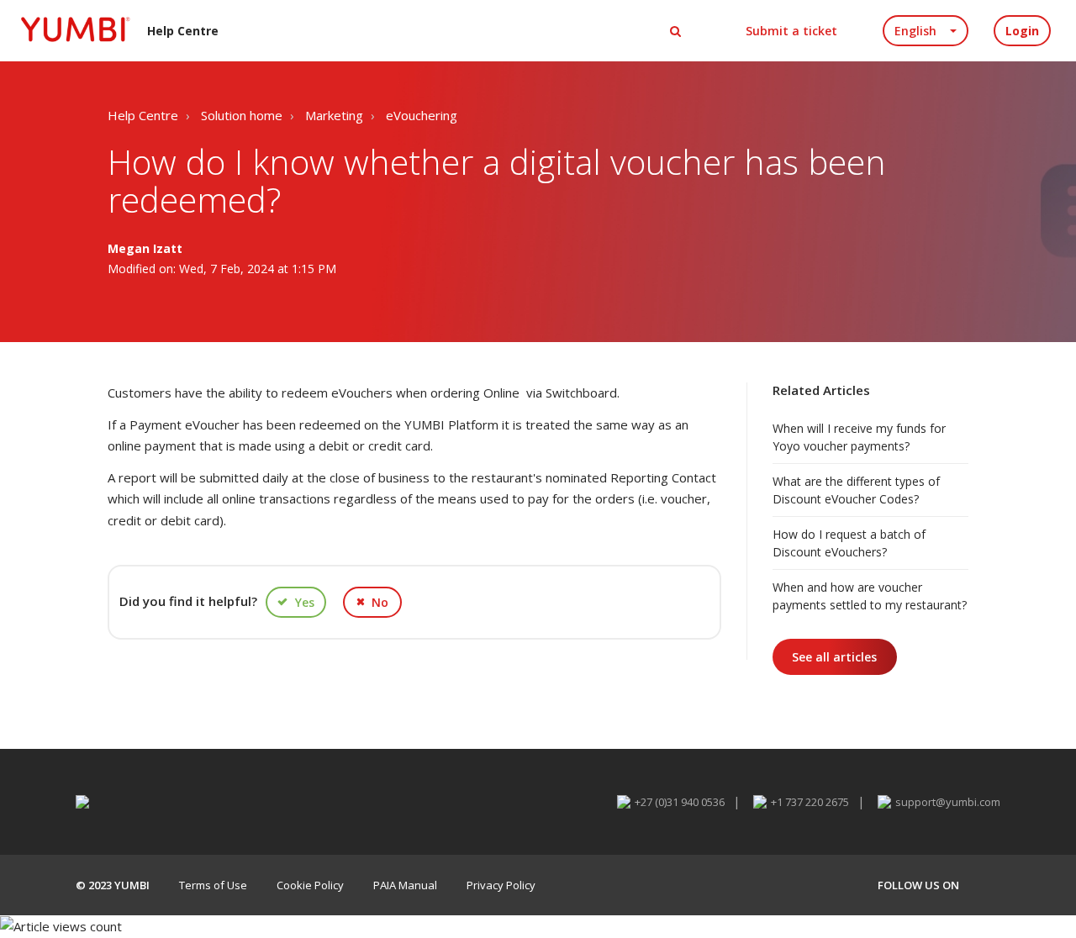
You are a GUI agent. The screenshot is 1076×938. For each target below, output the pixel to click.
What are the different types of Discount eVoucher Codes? (856, 490)
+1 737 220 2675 (810, 801)
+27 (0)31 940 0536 (680, 801)
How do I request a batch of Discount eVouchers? (849, 543)
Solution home (241, 115)
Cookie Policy (310, 885)
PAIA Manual (405, 885)
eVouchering (421, 115)
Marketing (334, 115)
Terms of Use (213, 885)
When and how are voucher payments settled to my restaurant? (870, 596)
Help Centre (143, 115)
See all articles (834, 657)
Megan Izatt (145, 248)
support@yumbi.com (947, 801)
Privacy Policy (501, 885)
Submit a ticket (791, 31)
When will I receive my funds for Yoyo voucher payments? (859, 437)
